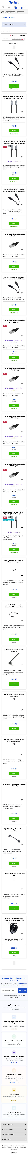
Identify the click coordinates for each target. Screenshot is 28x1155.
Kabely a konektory (10, 11)
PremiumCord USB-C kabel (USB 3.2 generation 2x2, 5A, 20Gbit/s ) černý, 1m (14, 278)
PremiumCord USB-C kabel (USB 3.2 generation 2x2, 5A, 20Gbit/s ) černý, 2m (14, 54)
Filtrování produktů (8, 24)
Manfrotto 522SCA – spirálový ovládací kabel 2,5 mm (14, 561)
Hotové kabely (20, 11)
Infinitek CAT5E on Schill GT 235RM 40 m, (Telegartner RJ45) (14, 919)
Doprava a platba (7, 1129)
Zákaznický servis (7, 1124)
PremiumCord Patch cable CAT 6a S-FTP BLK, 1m (14, 417)
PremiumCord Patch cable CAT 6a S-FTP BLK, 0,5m (14, 465)
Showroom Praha (8, 1134)
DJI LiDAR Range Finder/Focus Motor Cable (14, 830)
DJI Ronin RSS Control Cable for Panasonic (14, 650)
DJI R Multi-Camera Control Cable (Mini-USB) (14, 785)
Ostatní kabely (4, 12)
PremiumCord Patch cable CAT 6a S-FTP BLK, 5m (14, 235)
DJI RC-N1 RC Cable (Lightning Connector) (14, 695)
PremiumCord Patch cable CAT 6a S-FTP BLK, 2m (14, 369)
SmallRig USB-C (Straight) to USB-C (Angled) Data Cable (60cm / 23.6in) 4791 (14, 513)
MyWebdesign (14, 1149)
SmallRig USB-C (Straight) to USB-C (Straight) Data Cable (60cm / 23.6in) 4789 (14, 97)
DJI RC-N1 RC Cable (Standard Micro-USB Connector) (14, 740)
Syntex (2, 11)
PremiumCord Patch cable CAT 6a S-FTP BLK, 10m (14, 321)
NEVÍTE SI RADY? (6, 1139)
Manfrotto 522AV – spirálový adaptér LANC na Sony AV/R (14, 606)
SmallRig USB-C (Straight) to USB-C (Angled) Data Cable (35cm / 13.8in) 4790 (14, 142)
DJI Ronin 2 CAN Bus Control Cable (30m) (14, 874)
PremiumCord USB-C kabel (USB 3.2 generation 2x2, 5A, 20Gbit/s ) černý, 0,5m (14, 190)
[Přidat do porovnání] (22, 69)
